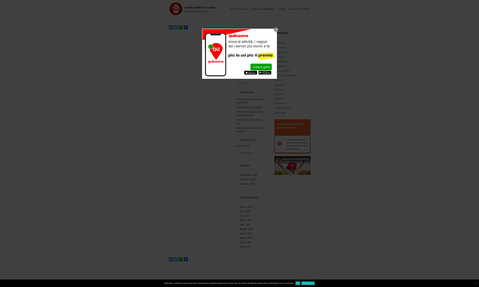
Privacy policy (308, 283)
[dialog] (239, 54)
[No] (476, 283)
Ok (298, 283)
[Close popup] (276, 29)
